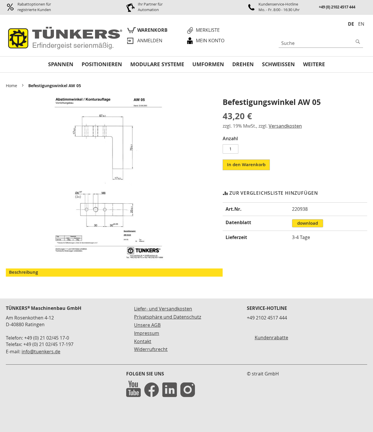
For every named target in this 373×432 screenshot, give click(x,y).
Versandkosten (285, 126)
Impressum (146, 333)
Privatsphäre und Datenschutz (167, 317)
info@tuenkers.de (41, 351)
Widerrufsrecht (151, 349)
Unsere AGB (147, 325)
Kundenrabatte (271, 337)
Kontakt (142, 341)
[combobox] (321, 43)
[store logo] (64, 38)
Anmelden (149, 40)
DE (351, 24)
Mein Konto (210, 40)
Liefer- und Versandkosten (163, 308)
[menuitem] (61, 65)
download (307, 223)
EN (361, 24)
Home (11, 85)
